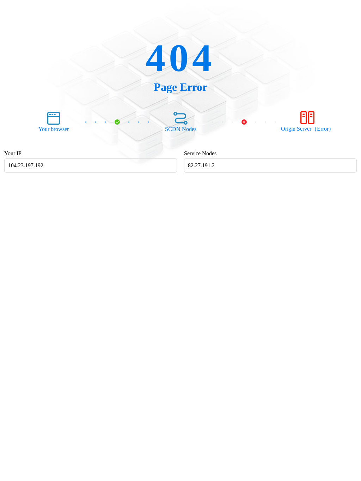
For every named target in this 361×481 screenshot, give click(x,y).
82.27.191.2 (201, 165)
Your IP (13, 153)
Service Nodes (200, 153)
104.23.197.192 (25, 165)
